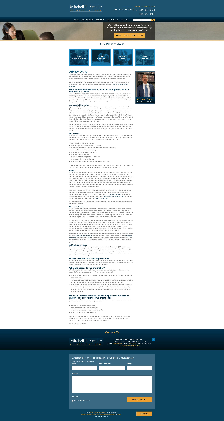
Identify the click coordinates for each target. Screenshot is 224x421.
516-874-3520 (147, 10)
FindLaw (119, 414)
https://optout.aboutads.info (84, 235)
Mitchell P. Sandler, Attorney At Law (98, 412)
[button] (222, 408)
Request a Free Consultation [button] (129, 35)
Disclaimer (75, 396)
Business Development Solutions (107, 414)
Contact (124, 20)
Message (75, 373)
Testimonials (112, 20)
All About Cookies (115, 194)
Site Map (89, 414)
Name (74, 364)
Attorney (100, 20)
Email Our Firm (125, 9)
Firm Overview (87, 20)
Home (76, 20)
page (89, 237)
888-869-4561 (147, 14)
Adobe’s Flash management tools (113, 196)
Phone (129, 364)
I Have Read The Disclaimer (82, 400)
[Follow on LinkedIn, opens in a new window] (153, 339)
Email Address (105, 364)
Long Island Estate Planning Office (129, 346)
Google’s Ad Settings (101, 198)
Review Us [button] (144, 414)
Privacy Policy (95, 414)
